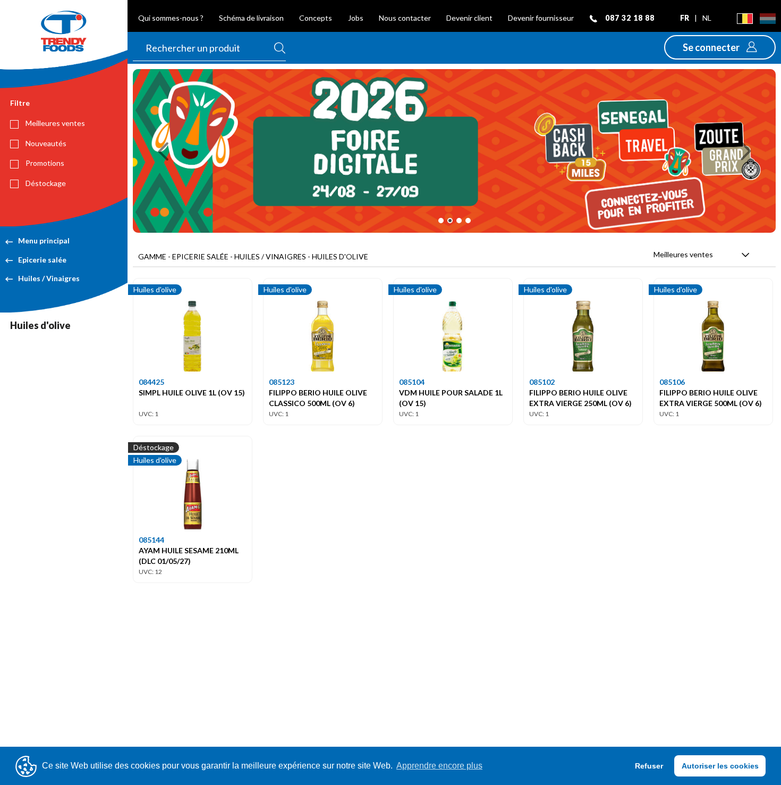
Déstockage (45, 183)
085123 (281, 381)
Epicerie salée (42, 259)
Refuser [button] (649, 766)
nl (706, 17)
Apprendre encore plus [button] (439, 765)
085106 (672, 381)
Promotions (44, 162)
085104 (412, 381)
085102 (542, 381)
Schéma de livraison (251, 17)
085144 (151, 539)
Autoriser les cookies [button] (720, 766)
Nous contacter (405, 17)
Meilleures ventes (54, 123)
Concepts (315, 17)
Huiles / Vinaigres (49, 278)
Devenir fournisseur (541, 17)
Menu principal (44, 240)
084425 (151, 381)
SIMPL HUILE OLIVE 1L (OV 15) (192, 392)
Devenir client (469, 17)
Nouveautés (45, 143)
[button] (720, 47)
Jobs (355, 17)
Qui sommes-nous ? (170, 17)
